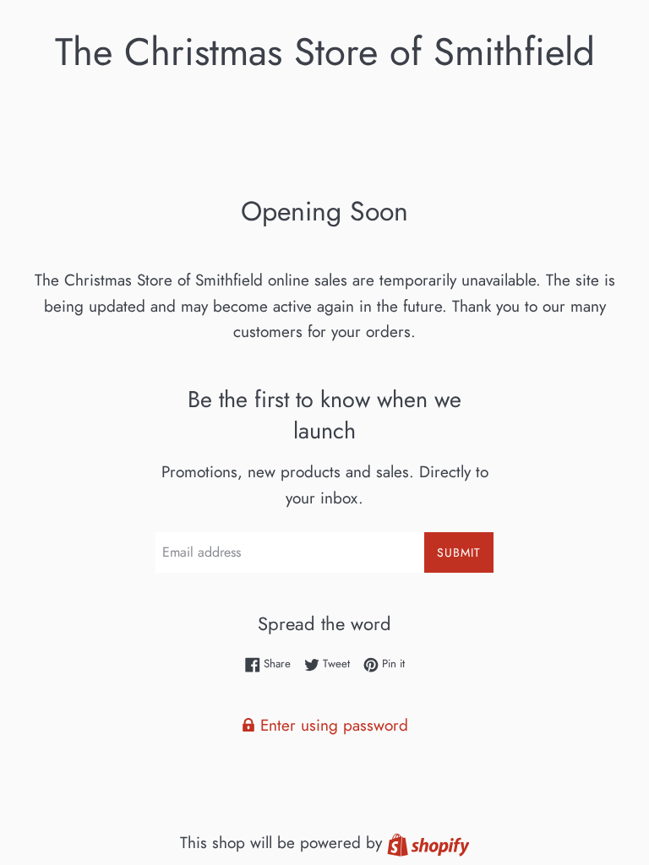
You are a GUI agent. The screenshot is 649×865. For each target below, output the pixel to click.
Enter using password (331, 725)
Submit (459, 552)
